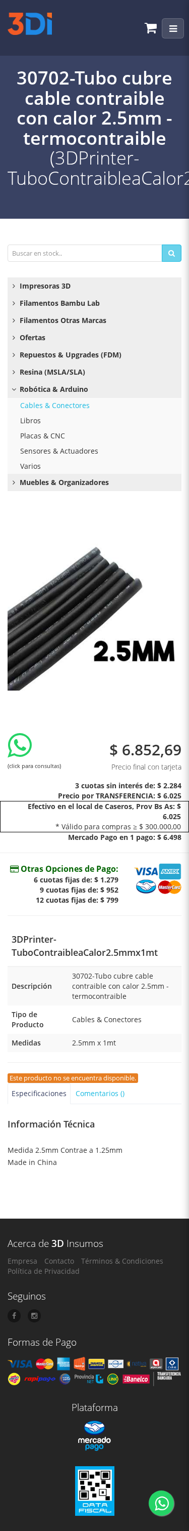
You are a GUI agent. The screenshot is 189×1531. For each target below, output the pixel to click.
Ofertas (31, 337)
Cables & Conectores (55, 405)
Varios (30, 466)
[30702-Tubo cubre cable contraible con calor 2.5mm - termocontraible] (94, 603)
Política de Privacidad (44, 1271)
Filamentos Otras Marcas (62, 320)
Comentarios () (100, 1093)
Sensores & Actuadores (59, 451)
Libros (30, 420)
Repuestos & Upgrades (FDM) (69, 354)
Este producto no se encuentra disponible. (73, 1078)
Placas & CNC (42, 435)
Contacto (59, 1261)
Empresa (22, 1261)
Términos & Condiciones (122, 1261)
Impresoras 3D (44, 286)
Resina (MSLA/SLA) (51, 372)
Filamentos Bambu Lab (59, 303)
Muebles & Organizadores (63, 482)
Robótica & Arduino (53, 389)
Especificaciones (39, 1093)
